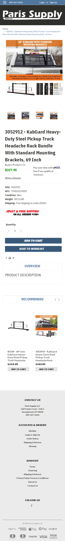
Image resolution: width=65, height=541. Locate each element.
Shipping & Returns (32, 442)
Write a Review (13, 177)
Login (42, 2)
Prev (55, 300)
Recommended (33, 299)
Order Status (32, 438)
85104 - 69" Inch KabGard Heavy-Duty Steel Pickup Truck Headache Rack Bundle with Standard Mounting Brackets (18, 356)
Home (5, 29)
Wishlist (32, 431)
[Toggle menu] (4, 4)
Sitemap (32, 446)
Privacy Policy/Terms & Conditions (32, 478)
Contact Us (32, 485)
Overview (32, 266)
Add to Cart (18, 369)
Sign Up (53, 2)
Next (59, 300)
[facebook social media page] (32, 506)
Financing (32, 470)
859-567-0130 (15, 2)
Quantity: (11, 224)
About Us (32, 482)
